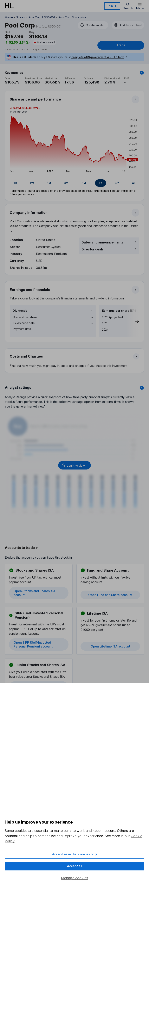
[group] (74, 183)
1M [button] (49, 183)
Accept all (74, 866)
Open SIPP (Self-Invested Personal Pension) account (33, 644)
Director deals (92, 249)
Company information (29, 213)
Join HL (112, 6)
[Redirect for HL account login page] (74, 465)
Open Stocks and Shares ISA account (34, 593)
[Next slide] (133, 321)
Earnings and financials (30, 290)
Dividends (20, 310)
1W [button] (32, 183)
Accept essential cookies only (74, 854)
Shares (20, 17)
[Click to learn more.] (141, 72)
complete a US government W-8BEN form (97, 57)
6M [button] (83, 183)
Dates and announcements (102, 242)
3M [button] (66, 183)
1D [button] (15, 183)
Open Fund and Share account (110, 595)
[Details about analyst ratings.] (141, 387)
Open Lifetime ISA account (110, 646)
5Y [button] (117, 183)
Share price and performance (35, 99)
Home (9, 17)
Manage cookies (74, 878)
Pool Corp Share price (72, 17)
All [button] (133, 183)
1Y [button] (100, 183)
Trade (121, 45)
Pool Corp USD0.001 (42, 17)
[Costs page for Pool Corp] (74, 361)
